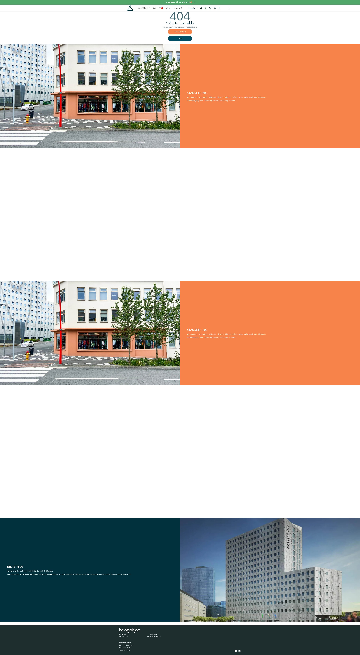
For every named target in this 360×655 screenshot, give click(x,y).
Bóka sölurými (180, 32)
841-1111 (126, 636)
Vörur (180, 38)
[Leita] (201, 8)
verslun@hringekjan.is (154, 636)
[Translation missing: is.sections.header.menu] (230, 8)
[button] (210, 8)
